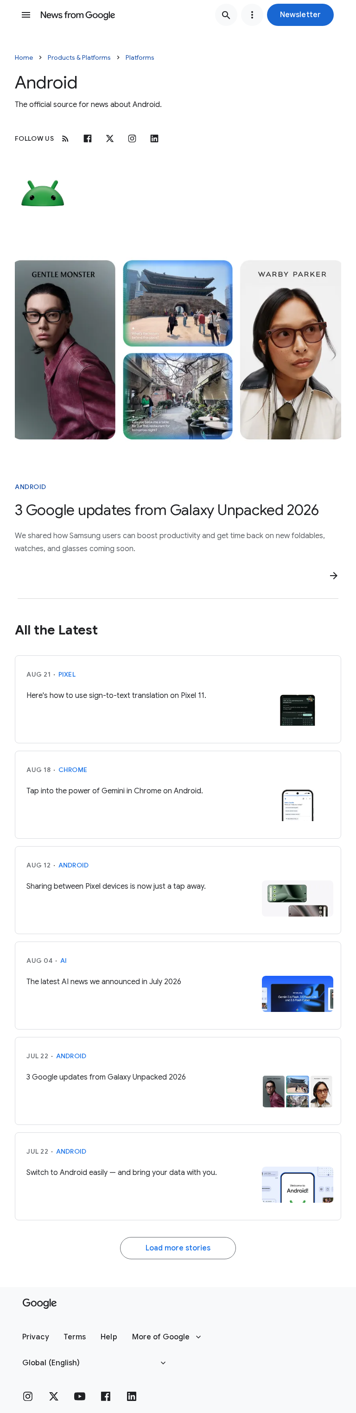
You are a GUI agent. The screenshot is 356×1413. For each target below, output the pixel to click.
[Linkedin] (154, 138)
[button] (300, 15)
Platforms (140, 57)
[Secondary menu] (252, 15)
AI (63, 960)
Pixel (67, 674)
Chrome (73, 770)
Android (30, 487)
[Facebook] (87, 138)
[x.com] (110, 138)
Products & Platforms (79, 57)
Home (24, 57)
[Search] (226, 15)
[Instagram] (132, 138)
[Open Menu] (26, 15)
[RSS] (65, 138)
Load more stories (178, 1248)
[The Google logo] (39, 1303)
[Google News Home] (78, 15)
